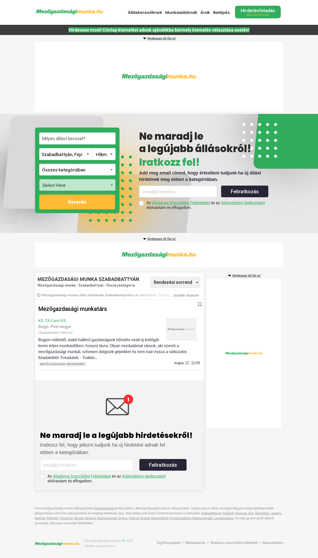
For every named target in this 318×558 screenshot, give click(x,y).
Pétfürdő (52, 518)
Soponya (241, 513)
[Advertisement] (159, 76)
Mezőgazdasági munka (57, 285)
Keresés (77, 202)
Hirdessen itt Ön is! (161, 38)
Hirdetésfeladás (258, 12)
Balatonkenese (107, 518)
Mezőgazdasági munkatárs (72, 309)
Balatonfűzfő (160, 518)
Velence (134, 518)
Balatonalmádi (202, 518)
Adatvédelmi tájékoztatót (243, 202)
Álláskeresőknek (145, 12)
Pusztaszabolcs (180, 518)
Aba (251, 513)
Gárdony (90, 518)
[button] (77, 169)
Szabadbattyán (91, 285)
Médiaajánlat (195, 543)
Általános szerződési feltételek (234, 543)
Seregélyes (262, 513)
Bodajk (145, 518)
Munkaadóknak (181, 12)
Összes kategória (120, 285)
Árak (205, 12)
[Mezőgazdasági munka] (69, 12)
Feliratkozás (245, 192)
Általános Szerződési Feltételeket (181, 202)
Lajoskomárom (224, 518)
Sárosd (78, 518)
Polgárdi (228, 513)
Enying (122, 518)
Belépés (221, 12)
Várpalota (66, 518)
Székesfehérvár (211, 513)
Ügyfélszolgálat (168, 543)
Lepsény (275, 513)
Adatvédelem (273, 543)
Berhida (40, 518)
